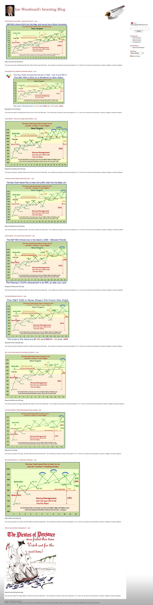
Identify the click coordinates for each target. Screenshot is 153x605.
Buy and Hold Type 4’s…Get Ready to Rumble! (18, 460)
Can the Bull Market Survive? (13, 296)
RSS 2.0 (78, 65)
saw (36, 21)
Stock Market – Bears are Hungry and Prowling (19, 118)
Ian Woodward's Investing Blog (40, 9)
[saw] (36, 59)
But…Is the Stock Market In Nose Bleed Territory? (19, 352)
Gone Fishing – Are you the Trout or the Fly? (18, 235)
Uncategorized (136, 42)
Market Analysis (136, 40)
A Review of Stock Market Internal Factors (17, 178)
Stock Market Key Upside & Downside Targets (18, 71)
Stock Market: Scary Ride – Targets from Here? (19, 21)
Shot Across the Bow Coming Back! (15, 528)
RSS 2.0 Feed (136, 56)
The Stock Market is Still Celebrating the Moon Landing (21, 410)
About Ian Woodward (138, 47)
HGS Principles (136, 38)
